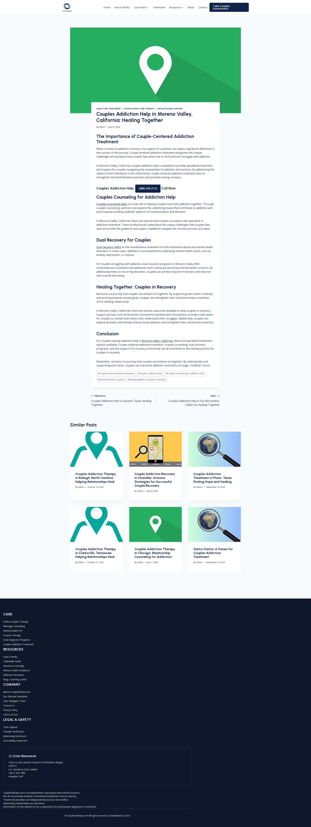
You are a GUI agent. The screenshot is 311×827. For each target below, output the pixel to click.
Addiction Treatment (108, 108)
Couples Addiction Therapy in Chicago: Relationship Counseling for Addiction (154, 553)
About (191, 7)
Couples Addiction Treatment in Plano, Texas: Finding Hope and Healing (212, 478)
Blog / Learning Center (15, 679)
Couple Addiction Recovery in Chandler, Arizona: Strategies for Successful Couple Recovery (154, 479)
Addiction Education (13, 674)
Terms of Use (10, 714)
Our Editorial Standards (15, 696)
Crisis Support (10, 727)
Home (107, 7)
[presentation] (96, 449)
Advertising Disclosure (14, 736)
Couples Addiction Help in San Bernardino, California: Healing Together (194, 400)
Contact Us (9, 705)
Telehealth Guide (12, 661)
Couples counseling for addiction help (185, 373)
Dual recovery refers (108, 247)
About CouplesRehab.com (16, 691)
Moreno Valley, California (157, 341)
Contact (202, 7)
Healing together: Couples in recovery (147, 379)
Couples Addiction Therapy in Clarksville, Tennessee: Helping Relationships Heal (95, 553)
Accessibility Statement (15, 740)
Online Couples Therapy (15, 621)
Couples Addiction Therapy (138, 108)
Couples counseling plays (111, 204)
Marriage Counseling (14, 626)
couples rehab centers (170, 108)
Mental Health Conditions (16, 670)
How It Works (122, 7)
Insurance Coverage (13, 665)
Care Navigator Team (14, 700)
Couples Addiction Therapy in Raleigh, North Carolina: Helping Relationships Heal (95, 478)
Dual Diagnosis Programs (16, 639)
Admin (102, 126)
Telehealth (159, 7)
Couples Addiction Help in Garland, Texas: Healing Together (121, 400)
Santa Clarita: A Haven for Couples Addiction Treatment (213, 553)
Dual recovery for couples (111, 379)
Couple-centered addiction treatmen (116, 373)
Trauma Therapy (12, 635)
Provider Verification (13, 731)
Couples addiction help (150, 373)
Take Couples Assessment (221, 7)
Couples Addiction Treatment (18, 644)
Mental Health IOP (13, 630)
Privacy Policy (10, 710)
